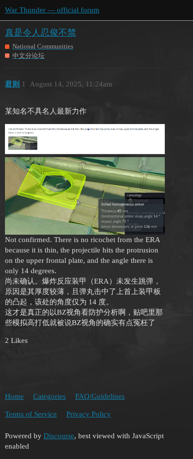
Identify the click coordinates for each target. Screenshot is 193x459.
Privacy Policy (88, 414)
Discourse (59, 436)
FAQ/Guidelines (100, 396)
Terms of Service (31, 414)
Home (14, 396)
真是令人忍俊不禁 (40, 32)
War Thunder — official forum (52, 10)
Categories (49, 396)
